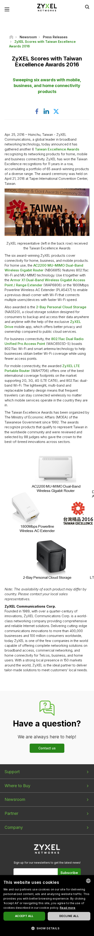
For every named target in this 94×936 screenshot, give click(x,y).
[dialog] (47, 905)
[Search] (87, 6)
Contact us (47, 748)
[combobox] (88, 881)
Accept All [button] (24, 916)
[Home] (11, 37)
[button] (47, 928)
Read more (68, 907)
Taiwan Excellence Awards (57, 149)
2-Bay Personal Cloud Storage (61, 307)
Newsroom (15, 799)
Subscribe (69, 873)
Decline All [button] (69, 916)
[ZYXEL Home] (47, 7)
